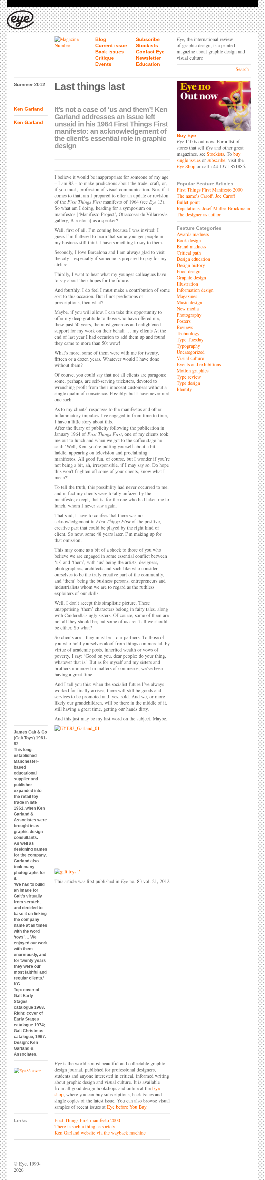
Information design (195, 290)
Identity (184, 389)
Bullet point (188, 202)
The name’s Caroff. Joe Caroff (206, 196)
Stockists (147, 45)
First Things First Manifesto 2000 (210, 189)
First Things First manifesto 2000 (87, 1120)
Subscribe (148, 39)
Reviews (185, 327)
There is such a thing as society (85, 1126)
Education (148, 64)
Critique (104, 58)
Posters (183, 321)
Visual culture (190, 358)
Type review (189, 376)
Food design (188, 271)
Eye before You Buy (126, 1107)
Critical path (189, 252)
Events (103, 64)
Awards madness (193, 234)
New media (188, 308)
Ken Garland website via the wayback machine (100, 1132)
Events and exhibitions (199, 364)
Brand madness (191, 246)
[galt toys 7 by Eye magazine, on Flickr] (112, 872)
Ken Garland (28, 109)
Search (242, 69)
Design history (191, 265)
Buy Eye (186, 135)
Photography (189, 314)
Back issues (109, 51)
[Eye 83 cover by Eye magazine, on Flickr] (31, 1070)
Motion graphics (192, 370)
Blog (100, 39)
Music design (189, 302)
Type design (188, 383)
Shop (186, 166)
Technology (188, 333)
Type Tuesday (190, 339)
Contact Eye (150, 51)
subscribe (216, 160)
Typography (188, 345)
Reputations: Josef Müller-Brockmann (213, 208)
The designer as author (199, 214)
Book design (189, 240)
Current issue (111, 45)
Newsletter (148, 58)
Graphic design (191, 277)
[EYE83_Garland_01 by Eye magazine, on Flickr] (112, 795)
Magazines (187, 296)
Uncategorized (191, 352)
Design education (193, 259)
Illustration (187, 283)
